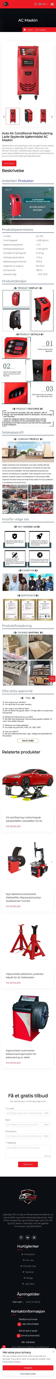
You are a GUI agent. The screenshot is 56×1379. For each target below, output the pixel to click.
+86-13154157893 (30, 1324)
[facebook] (21, 1237)
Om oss (29, 1260)
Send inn (28, 1164)
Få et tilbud (9, 163)
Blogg (29, 1278)
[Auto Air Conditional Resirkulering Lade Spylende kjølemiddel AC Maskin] (28, 72)
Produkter (26, 181)
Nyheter (29, 1272)
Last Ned (29, 1284)
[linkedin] (27, 1237)
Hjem (30, 30)
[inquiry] (52, 679)
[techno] (28, 1196)
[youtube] (34, 1237)
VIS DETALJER (13, 826)
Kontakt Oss (29, 1266)
